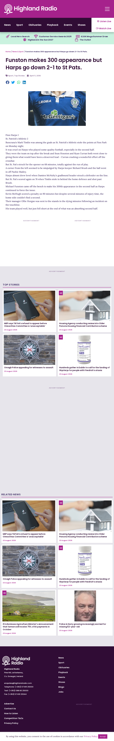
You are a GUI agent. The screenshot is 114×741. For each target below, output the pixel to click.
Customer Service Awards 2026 (55, 36)
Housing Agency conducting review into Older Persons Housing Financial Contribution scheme (83, 325)
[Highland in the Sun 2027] (24, 39)
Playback (52, 25)
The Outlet (85, 39)
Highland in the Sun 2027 (40, 39)
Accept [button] (103, 736)
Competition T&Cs (13, 718)
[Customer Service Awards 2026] (36, 36)
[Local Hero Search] (7, 36)
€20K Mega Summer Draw (94, 36)
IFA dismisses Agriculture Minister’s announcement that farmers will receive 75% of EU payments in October (28, 627)
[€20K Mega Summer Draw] (77, 36)
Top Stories (19, 75)
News (7, 25)
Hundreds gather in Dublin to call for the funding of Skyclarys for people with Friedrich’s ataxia (84, 369)
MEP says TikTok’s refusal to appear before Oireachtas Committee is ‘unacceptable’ (25, 325)
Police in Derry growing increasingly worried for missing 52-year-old (82, 625)
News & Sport (18, 51)
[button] (8, 82)
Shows (82, 25)
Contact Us (10, 708)
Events (68, 25)
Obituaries (35, 25)
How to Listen (11, 713)
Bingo (61, 687)
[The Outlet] (76, 39)
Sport (19, 25)
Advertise (9, 703)
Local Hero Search (20, 36)
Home (8, 51)
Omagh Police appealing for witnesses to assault (28, 367)
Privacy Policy (11, 723)
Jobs (60, 691)
